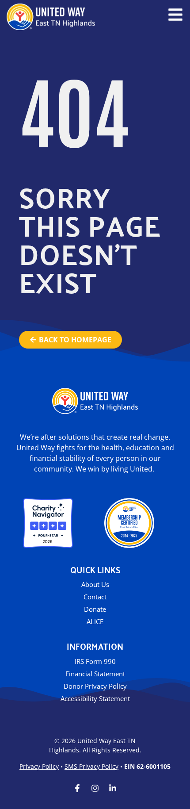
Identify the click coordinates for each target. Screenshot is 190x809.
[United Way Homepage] (51, 17)
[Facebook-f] (77, 788)
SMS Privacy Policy (91, 766)
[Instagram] (95, 788)
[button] (175, 15)
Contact (95, 596)
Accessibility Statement (95, 698)
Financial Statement (95, 673)
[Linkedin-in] (113, 788)
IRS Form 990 (95, 661)
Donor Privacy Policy (95, 686)
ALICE (95, 621)
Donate (95, 609)
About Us (95, 584)
